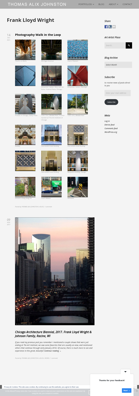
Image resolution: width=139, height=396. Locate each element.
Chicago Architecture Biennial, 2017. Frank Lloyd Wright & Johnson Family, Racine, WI (53, 334)
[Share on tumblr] (110, 26)
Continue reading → (52, 350)
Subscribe (111, 102)
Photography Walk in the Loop (38, 35)
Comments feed (111, 128)
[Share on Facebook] (106, 26)
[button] (28, 52)
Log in (107, 121)
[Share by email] (114, 26)
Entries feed (109, 124)
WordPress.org (111, 132)
